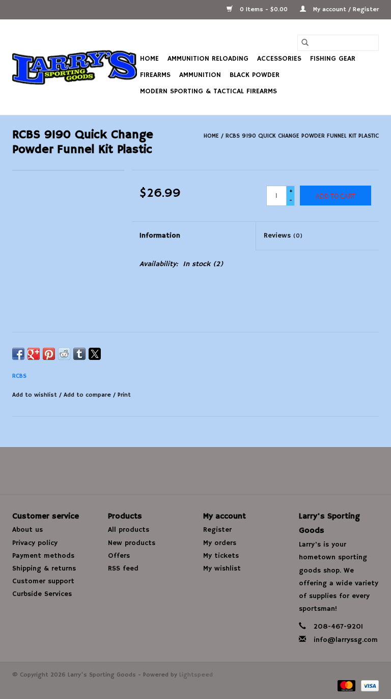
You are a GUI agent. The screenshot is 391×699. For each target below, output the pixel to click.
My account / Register (345, 9)
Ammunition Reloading (207, 58)
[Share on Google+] (33, 354)
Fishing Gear (332, 58)
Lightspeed (196, 675)
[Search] (305, 43)
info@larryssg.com (346, 639)
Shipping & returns (44, 568)
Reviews (283, 235)
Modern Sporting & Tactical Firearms (208, 91)
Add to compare (88, 395)
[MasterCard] (345, 685)
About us (27, 529)
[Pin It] (49, 354)
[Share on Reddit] (64, 354)
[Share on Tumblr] (79, 354)
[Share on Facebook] (18, 354)
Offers (119, 555)
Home (149, 58)
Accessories (279, 58)
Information (159, 235)
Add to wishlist (35, 395)
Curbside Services (42, 594)
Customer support (43, 581)
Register (217, 529)
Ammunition (200, 75)
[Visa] (368, 685)
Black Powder (255, 75)
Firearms (155, 75)
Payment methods (43, 555)
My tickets (221, 555)
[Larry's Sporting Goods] (74, 67)
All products (128, 529)
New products (131, 543)
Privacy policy (35, 543)
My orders (219, 543)
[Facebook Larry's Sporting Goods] (195, 470)
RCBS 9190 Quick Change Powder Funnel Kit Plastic (302, 136)
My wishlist (222, 568)
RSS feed (123, 568)
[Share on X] (95, 354)
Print (124, 395)
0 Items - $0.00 (264, 9)
